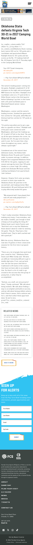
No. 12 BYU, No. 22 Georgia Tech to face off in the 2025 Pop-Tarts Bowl (17, 325)
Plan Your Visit (9, 489)
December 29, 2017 (11, 80)
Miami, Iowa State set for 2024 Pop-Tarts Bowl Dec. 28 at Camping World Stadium (16, 353)
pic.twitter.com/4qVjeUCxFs (14, 202)
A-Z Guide (6, 492)
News (4, 495)
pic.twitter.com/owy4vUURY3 (14, 73)
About (4, 482)
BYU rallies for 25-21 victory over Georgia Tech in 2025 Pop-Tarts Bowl (15, 320)
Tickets (5, 502)
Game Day (6, 485)
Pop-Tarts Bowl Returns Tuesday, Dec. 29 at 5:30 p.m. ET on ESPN (16, 316)
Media (4, 499)
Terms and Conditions (21, 542)
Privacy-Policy (10, 542)
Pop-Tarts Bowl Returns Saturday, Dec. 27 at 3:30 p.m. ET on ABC (17, 336)
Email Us (4, 523)
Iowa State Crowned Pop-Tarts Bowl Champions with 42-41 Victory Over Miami (16, 349)
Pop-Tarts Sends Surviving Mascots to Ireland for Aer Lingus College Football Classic (17, 330)
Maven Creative (19, 537)
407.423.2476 (5, 521)
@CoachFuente (9, 200)
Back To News (9, 363)
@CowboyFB (8, 70)
